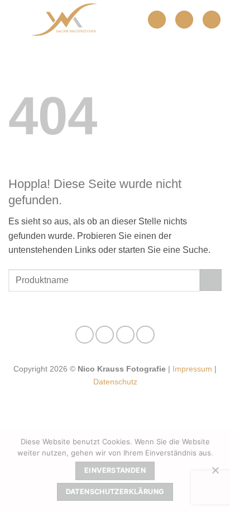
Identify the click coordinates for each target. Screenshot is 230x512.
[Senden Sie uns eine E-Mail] (125, 335)
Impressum (192, 368)
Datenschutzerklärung (115, 491)
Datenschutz (115, 381)
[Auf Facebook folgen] (84, 335)
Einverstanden (115, 470)
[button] (157, 20)
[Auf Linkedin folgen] (145, 335)
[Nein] (215, 473)
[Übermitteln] (211, 280)
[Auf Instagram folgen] (104, 335)
